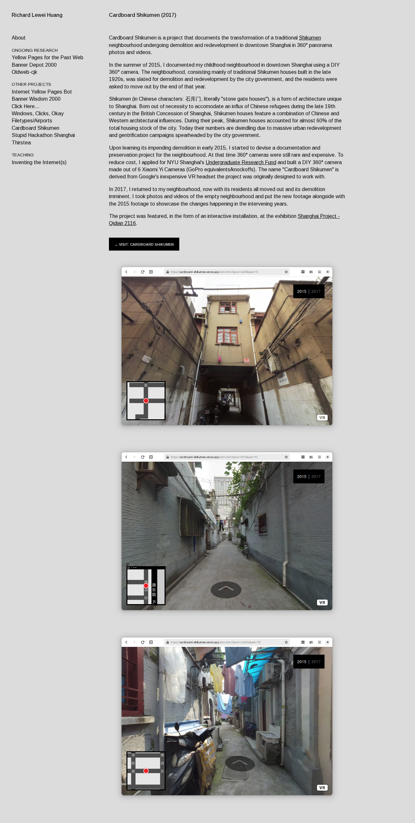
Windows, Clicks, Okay (38, 113)
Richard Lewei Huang (37, 15)
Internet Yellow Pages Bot (42, 92)
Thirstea (21, 142)
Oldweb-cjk (24, 72)
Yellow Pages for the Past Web (47, 57)
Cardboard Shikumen (35, 128)
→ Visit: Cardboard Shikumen (144, 244)
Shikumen (310, 37)
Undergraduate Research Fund (241, 162)
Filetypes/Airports (32, 120)
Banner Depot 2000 (34, 65)
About (19, 37)
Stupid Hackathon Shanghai (43, 135)
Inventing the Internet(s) (39, 162)
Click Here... (26, 106)
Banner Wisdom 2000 (36, 99)
